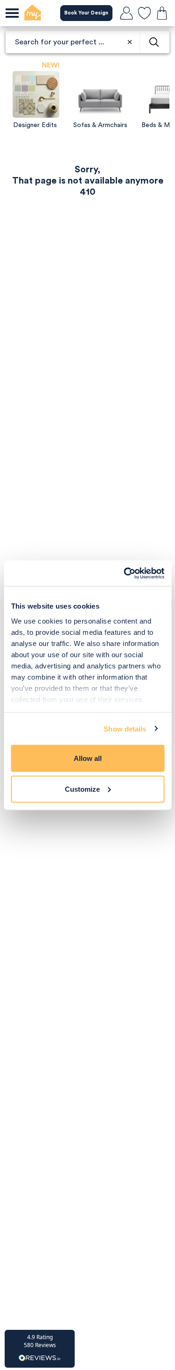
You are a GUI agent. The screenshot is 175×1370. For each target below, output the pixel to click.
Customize (82, 789)
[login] (126, 13)
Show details (125, 728)
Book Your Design (86, 12)
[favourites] (144, 13)
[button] (40, 1349)
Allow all (88, 758)
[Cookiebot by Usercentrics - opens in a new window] (124, 573)
